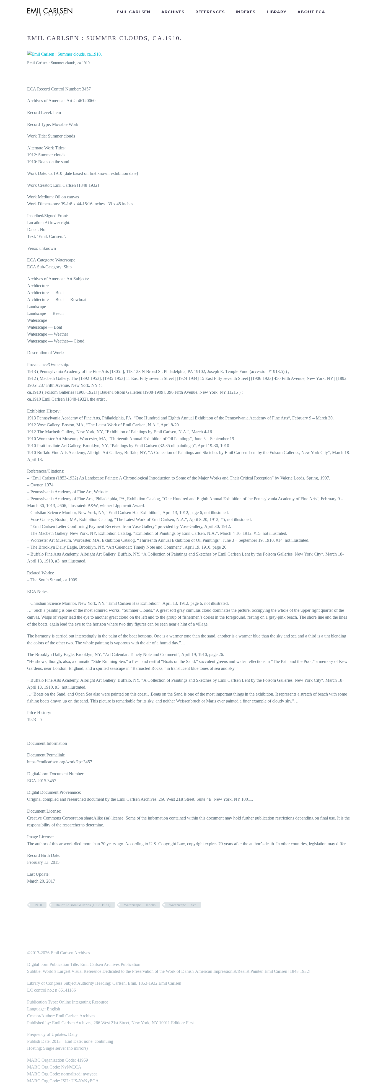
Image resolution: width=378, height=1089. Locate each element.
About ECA (311, 11)
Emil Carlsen (133, 11)
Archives (172, 11)
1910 (38, 905)
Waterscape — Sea (182, 905)
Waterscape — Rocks (140, 905)
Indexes (245, 11)
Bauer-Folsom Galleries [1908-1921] (83, 905)
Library (276, 11)
